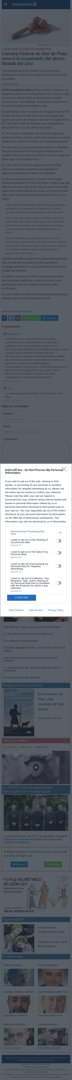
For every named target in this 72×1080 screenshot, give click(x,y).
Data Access (36, 610)
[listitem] (36, 532)
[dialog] (36, 540)
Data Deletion (16, 610)
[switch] (58, 541)
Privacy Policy (55, 610)
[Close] (65, 470)
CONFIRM (21, 597)
